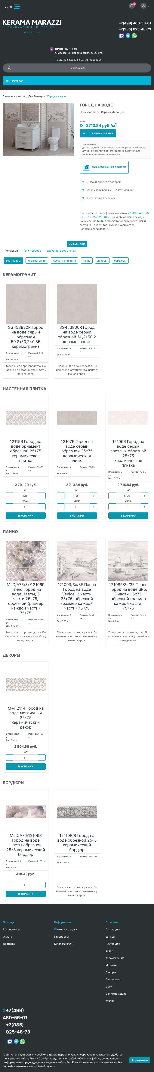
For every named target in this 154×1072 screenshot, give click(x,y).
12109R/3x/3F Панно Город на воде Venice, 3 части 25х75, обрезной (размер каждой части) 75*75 (77, 596)
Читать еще (77, 244)
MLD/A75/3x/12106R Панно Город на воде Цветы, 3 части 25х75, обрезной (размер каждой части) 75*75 (26, 598)
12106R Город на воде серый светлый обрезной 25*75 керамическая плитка (128, 453)
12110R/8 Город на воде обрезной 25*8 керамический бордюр (77, 842)
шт (26, 751)
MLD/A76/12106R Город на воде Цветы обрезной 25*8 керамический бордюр (25, 845)
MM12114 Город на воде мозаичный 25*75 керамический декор (26, 718)
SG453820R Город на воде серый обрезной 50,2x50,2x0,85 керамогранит (25, 337)
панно (86, 260)
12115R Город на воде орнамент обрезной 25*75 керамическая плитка (25, 451)
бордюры (120, 260)
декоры (102, 260)
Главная (8, 96)
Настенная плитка (64, 260)
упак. (25, 500)
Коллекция (12, 250)
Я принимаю (140, 1060)
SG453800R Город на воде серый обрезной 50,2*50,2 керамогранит (77, 334)
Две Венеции (36, 96)
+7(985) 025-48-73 (135, 29)
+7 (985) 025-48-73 (98, 217)
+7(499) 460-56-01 (135, 23)
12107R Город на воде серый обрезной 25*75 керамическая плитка (77, 451)
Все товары (13, 260)
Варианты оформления (61, 250)
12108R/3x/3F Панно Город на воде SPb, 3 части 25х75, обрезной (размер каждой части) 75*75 (128, 596)
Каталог (21, 96)
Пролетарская (66, 49)
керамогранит (37, 260)
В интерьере (33, 250)
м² (25, 490)
